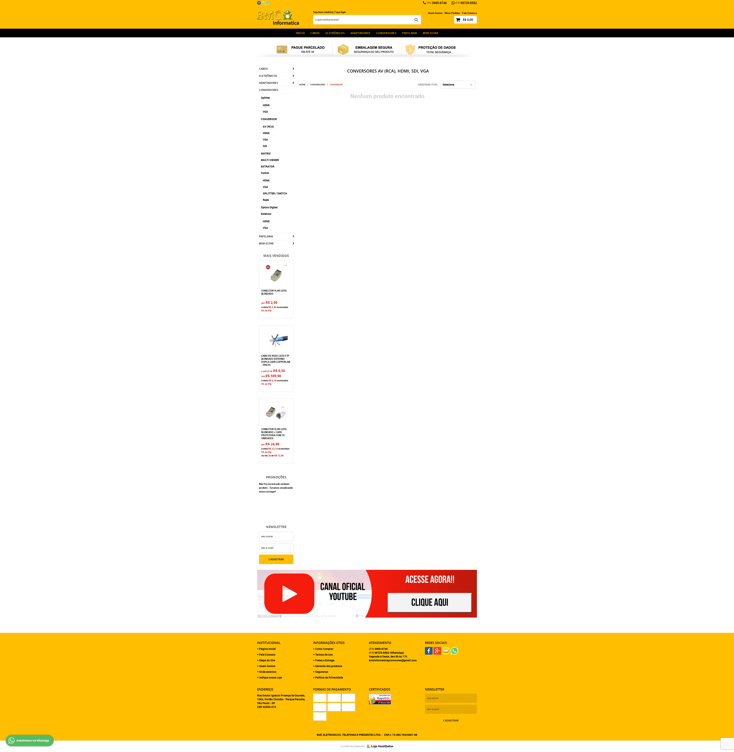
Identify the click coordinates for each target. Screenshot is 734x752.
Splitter (265, 97)
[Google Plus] (437, 651)
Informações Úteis (329, 643)
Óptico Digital (269, 207)
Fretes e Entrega (325, 660)
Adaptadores (360, 33)
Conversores (386, 33)
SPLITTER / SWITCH (275, 193)
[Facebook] (259, 3)
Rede (266, 200)
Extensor (266, 214)
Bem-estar (430, 33)
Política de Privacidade (329, 677)
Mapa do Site (267, 660)
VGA (265, 111)
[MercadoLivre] (263, 3)
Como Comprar (324, 649)
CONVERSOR (269, 119)
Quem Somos (435, 13)
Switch (265, 173)
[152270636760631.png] (267, 3)
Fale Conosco (469, 13)
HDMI (266, 105)
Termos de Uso (324, 654)
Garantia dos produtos (328, 666)
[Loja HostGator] (379, 746)
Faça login (340, 12)
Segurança (321, 672)
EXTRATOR (267, 166)
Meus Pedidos (452, 13)
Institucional (269, 643)
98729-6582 (466, 3)
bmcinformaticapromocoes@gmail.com (393, 660)
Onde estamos (267, 672)
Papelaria (409, 33)
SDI (265, 146)
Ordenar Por (427, 84)
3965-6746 (437, 3)
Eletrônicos (335, 33)
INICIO (300, 33)
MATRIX (266, 153)
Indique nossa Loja (270, 677)
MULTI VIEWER (270, 160)
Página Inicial (267, 649)
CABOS (315, 33)
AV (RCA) (268, 126)
